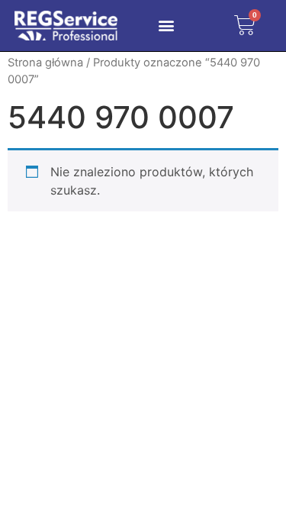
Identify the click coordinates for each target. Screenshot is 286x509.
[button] (166, 25)
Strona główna (45, 62)
